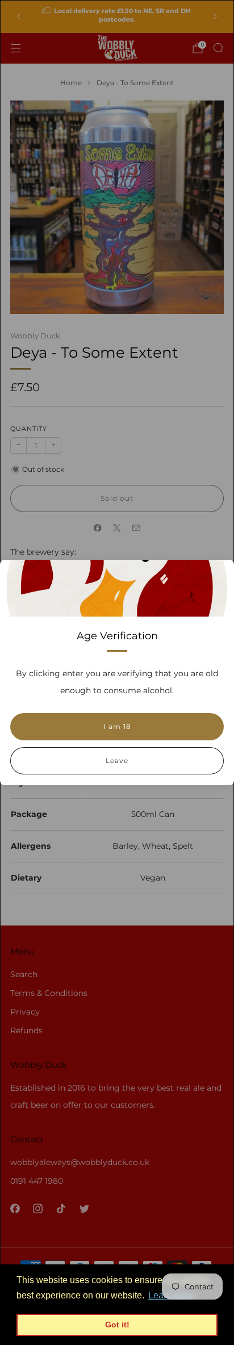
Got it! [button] (117, 1324)
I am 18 (117, 726)
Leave (117, 760)
